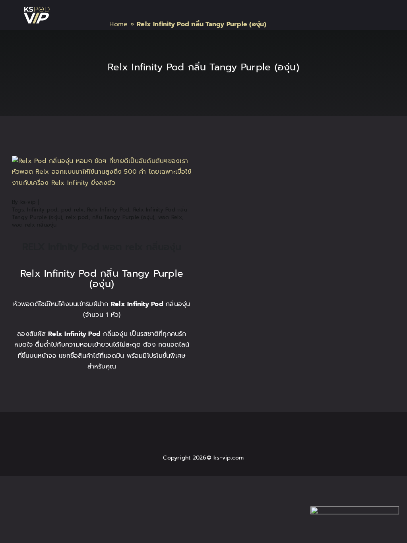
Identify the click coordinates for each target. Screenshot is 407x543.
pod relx (72, 209)
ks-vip (28, 202)
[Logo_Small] (36, 10)
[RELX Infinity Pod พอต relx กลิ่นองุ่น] (102, 161)
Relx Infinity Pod (108, 209)
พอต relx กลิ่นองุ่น (34, 225)
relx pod (77, 217)
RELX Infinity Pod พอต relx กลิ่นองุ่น (101, 247)
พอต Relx (170, 217)
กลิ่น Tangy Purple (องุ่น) (123, 217)
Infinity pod (42, 209)
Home (118, 24)
